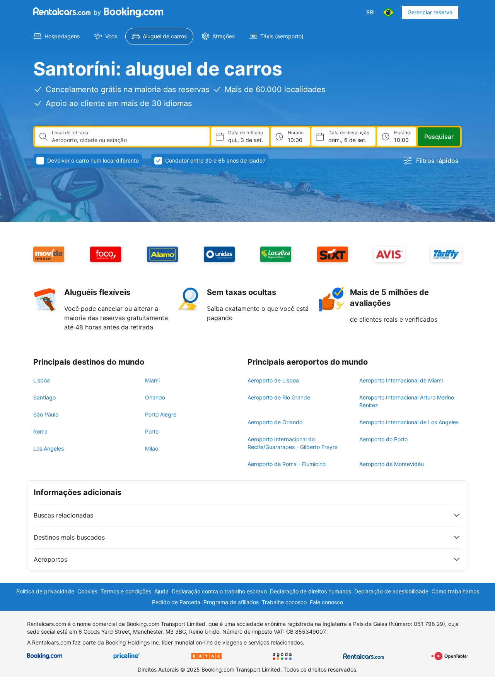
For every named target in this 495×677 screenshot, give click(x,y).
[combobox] (127, 140)
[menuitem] (56, 36)
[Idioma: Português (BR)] (388, 12)
